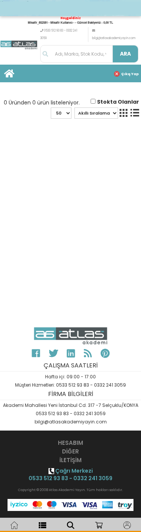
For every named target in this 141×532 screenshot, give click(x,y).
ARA (125, 53)
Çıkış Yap (130, 74)
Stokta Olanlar (118, 102)
